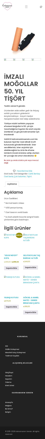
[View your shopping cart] (41, 6)
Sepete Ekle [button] (11, 268)
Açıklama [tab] (12, 184)
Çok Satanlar (20, 176)
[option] (22, 39)
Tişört (29, 176)
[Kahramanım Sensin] (11, 6)
